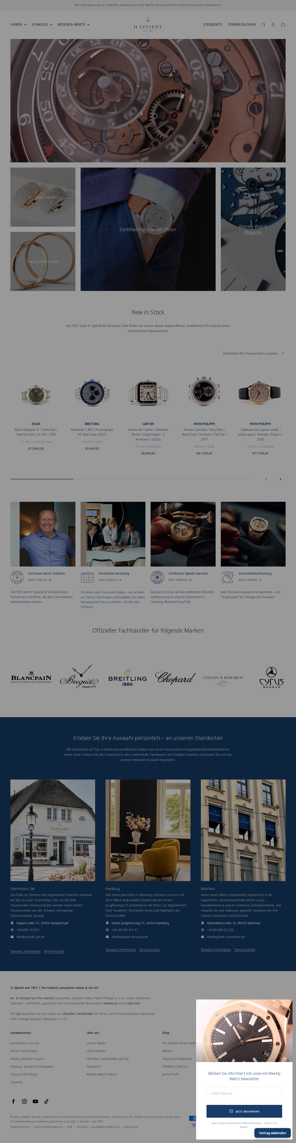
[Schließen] (283, 1008)
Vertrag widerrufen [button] (272, 1133)
